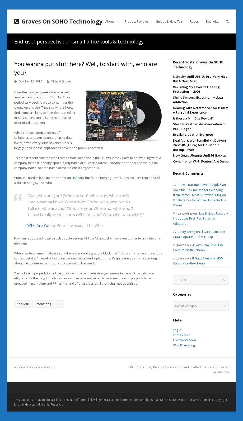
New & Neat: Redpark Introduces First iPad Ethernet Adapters (200, 218)
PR (59, 304)
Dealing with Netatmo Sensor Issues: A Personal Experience (200, 110)
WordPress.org (184, 345)
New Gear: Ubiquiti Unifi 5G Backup (199, 155)
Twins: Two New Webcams (36, 367)
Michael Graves (61, 81)
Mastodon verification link (195, 400)
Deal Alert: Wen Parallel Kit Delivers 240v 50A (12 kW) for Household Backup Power (200, 145)
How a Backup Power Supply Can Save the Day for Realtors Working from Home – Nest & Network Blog (199, 189)
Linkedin (78, 178)
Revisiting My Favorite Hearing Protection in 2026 (196, 89)
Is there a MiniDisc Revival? (193, 118)
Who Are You (39, 225)
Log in (177, 330)
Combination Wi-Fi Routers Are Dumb (201, 161)
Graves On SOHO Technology (62, 21)
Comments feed (184, 340)
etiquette (23, 304)
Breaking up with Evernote (193, 134)
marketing (44, 304)
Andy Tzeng (186, 232)
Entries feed (182, 335)
